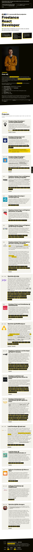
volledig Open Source (21, 336)
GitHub (15, 547)
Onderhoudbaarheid (7, 86)
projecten (14, 99)
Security (5, 87)
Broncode (13, 346)
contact (5, 100)
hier (27, 144)
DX (10, 92)
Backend (5, 90)
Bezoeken (10, 171)
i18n (10, 89)
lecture (19, 339)
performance (16, 87)
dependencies (9, 87)
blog (21, 4)
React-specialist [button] (7, 34)
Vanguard (20, 404)
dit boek (14, 497)
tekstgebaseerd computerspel (15, 507)
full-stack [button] (6, 35)
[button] (2, 14)
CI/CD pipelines (6, 92)
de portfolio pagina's (19, 246)
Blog (8, 547)
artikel (22, 339)
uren (28, 160)
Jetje (27, 287)
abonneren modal (22, 161)
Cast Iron (24, 404)
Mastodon (19, 547)
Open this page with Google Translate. (8, 4)
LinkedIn (11, 547)
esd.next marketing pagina (24, 441)
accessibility (7, 89)
